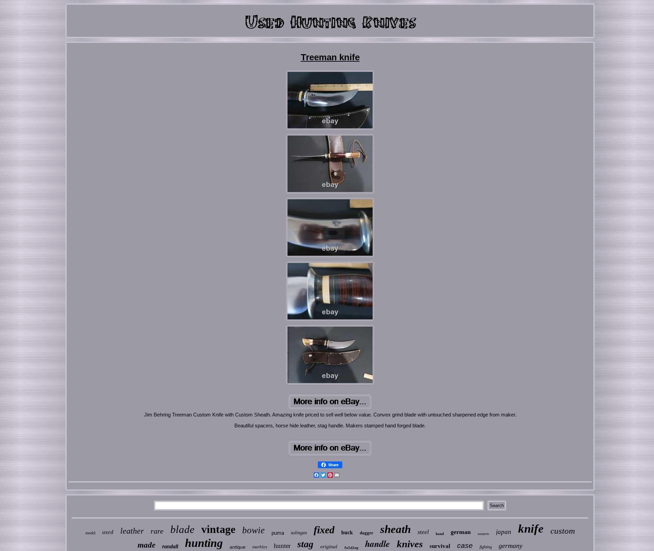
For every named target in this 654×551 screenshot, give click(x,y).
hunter (282, 545)
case (465, 545)
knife (531, 528)
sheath (395, 529)
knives (410, 543)
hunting (204, 543)
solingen (299, 532)
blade (182, 529)
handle (377, 543)
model (90, 533)
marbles (259, 546)
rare (157, 531)
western (483, 534)
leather (132, 530)
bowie (253, 530)
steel (423, 532)
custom (562, 530)
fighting (486, 547)
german (461, 532)
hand (440, 534)
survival (440, 546)
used (107, 532)
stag (305, 544)
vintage (218, 529)
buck (347, 532)
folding (351, 548)
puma (277, 533)
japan (503, 531)
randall (170, 546)
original (328, 546)
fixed (324, 529)
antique (238, 547)
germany (511, 545)
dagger (366, 532)
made (146, 545)
